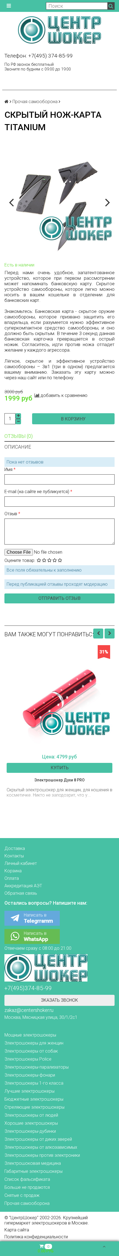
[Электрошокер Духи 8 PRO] (59, 698)
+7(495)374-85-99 (28, 988)
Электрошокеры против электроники (42, 1155)
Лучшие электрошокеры (29, 1091)
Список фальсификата (27, 1179)
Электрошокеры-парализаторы (36, 1067)
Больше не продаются (27, 1187)
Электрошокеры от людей (31, 1115)
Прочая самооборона (35, 101)
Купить (60, 767)
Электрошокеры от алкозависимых (40, 1147)
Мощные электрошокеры (30, 1035)
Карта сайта (16, 1230)
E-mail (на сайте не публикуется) (37, 491)
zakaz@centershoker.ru (28, 1010)
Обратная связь (20, 893)
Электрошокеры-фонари (29, 1075)
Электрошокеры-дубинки (30, 1131)
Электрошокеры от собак (31, 1051)
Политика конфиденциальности (36, 1236)
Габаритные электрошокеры (33, 1171)
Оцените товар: (19, 560)
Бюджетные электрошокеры (33, 1099)
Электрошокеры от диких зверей (38, 1139)
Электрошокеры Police (27, 1059)
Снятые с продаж (22, 1195)
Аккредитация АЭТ (23, 885)
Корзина (13, 870)
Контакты (14, 856)
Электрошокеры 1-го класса (33, 1083)
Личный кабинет (20, 863)
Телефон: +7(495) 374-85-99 (38, 56)
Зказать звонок (59, 1000)
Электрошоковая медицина (32, 1163)
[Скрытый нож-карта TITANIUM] (59, 202)
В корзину (73, 419)
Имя (9, 469)
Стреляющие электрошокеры (34, 1107)
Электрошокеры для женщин (33, 1043)
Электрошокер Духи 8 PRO (59, 780)
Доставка (14, 848)
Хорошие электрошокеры (31, 1123)
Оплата (11, 878)
